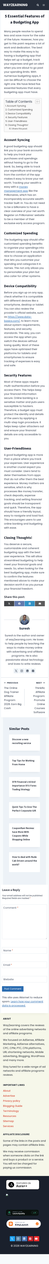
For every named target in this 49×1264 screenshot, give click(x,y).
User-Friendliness (17, 121)
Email (7, 965)
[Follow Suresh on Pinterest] (33, 670)
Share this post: (20, 128)
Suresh (24, 628)
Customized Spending (20, 109)
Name (8, 950)
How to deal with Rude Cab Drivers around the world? (24, 860)
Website (8, 979)
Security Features (18, 117)
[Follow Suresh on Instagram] (21, 670)
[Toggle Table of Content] (36, 102)
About (7, 1091)
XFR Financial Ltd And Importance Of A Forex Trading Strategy (24, 785)
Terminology (11, 1111)
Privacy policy (11, 1101)
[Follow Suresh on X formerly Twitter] (16, 670)
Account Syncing (16, 105)
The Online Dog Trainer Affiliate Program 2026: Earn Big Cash (12, 695)
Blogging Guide (12, 1106)
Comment (10, 908)
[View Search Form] (38, 5)
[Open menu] (43, 5)
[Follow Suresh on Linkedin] (27, 670)
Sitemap (8, 1121)
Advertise (9, 1096)
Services (8, 1126)
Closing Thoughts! (18, 125)
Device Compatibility (19, 113)
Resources (9, 1116)
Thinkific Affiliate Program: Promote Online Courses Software (39, 697)
